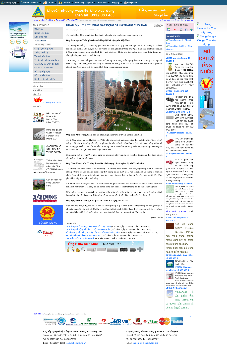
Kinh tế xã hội (47, 20)
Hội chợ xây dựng (42, 75)
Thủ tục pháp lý (41, 52)
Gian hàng (79, 2)
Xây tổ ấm (38, 29)
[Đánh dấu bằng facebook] (186, 30)
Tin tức (50, 2)
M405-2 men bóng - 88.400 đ (179, 183)
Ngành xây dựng (42, 33)
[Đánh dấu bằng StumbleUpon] (191, 30)
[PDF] (155, 25)
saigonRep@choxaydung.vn (145, 343)
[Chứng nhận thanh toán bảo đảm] (113, 325)
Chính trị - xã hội (43, 44)
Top (191, 316)
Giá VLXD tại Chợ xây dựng (46, 64)
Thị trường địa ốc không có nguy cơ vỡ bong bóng (88, 226)
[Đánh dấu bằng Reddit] (181, 30)
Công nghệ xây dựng (44, 48)
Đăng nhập (132, 2)
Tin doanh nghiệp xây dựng (46, 60)
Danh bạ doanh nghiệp (44, 79)
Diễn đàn (66, 2)
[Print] (158, 25)
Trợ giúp (115, 2)
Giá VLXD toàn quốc (43, 68)
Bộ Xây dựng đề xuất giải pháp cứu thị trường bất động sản (92, 232)
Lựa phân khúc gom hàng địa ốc (80, 238)
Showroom (102, 2)
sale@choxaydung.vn (76, 343)
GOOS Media (39, 314)
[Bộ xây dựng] (48, 224)
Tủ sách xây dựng (42, 56)
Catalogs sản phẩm (52, 102)
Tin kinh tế (60, 20)
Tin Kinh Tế (72, 20)
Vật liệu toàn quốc (30, 2)
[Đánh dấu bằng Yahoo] (175, 31)
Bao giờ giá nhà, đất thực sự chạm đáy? (83, 235)
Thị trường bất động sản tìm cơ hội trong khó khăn (88, 229)
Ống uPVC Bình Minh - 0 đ (178, 112)
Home (35, 20)
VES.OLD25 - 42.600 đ (176, 288)
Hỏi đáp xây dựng (42, 71)
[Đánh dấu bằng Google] (168, 31)
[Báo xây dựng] (45, 204)
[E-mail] (161, 25)
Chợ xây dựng (10, 2)
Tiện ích (89, 2)
